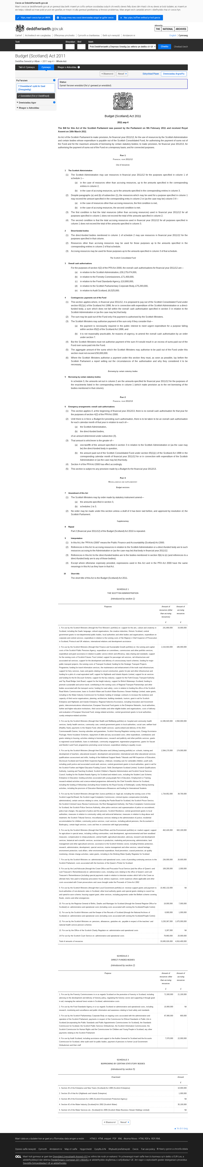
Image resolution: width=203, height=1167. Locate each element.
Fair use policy (148, 1149)
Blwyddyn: (70, 42)
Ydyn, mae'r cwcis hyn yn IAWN (35, 17)
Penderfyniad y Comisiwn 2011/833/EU (70, 1160)
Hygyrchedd (86, 1149)
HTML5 (93, 1138)
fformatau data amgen (65, 1138)
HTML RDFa (144, 1138)
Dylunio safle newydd (25, 1149)
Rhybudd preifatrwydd (119, 1149)
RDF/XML (155, 1138)
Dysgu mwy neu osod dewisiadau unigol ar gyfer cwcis (87, 17)
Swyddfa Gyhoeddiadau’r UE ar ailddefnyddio (44, 1163)
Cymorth (43, 1149)
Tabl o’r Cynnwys (27, 67)
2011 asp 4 (48, 61)
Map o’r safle (71, 1149)
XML (120, 1138)
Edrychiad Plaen (151, 73)
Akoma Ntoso (130, 1138)
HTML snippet (104, 1138)
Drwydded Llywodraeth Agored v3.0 (70, 1156)
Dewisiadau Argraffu (173, 73)
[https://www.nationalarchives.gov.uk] (171, 27)
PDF (115, 1138)
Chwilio (164, 46)
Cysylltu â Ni (100, 1149)
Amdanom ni (56, 1149)
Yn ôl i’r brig (182, 1128)
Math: (91, 42)
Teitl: (17, 42)
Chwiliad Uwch (181, 46)
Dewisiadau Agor (26, 102)
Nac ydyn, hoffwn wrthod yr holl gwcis (142, 17)
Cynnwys (46, 67)
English (173, 35)
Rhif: (79, 42)
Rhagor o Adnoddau (67, 67)
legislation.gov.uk (38, 25)
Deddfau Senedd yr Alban (27, 61)
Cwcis (135, 1149)
